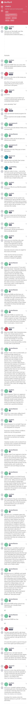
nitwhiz (8, 6)
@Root (6, 228)
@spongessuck (8, 240)
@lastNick (7, 82)
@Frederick (7, 77)
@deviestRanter (8, 499)
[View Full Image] (15, 610)
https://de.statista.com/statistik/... (13, 678)
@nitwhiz (6, 215)
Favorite (25, 12)
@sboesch (7, 187)
